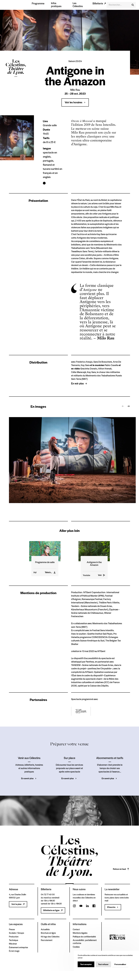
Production (13, 936)
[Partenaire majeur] (117, 937)
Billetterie (98, 3)
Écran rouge (14, 950)
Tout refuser (103, 964)
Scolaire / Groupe (16, 932)
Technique (13, 940)
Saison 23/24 (75, 61)
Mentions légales (80, 932)
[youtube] (81, 906)
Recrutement (46, 940)
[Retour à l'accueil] (16, 81)
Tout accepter (86, 964)
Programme (38, 3)
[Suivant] (128, 406)
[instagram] (74, 906)
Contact (76, 929)
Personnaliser (120, 964)
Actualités (45, 929)
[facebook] (94, 906)
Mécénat (13, 943)
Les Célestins (78, 5)
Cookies (76, 946)
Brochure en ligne (48, 932)
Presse (12, 929)
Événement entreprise (18, 947)
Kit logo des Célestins (50, 936)
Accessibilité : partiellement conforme (85, 941)
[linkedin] (87, 906)
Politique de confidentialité (84, 936)
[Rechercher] (133, 5)
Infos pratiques (56, 5)
